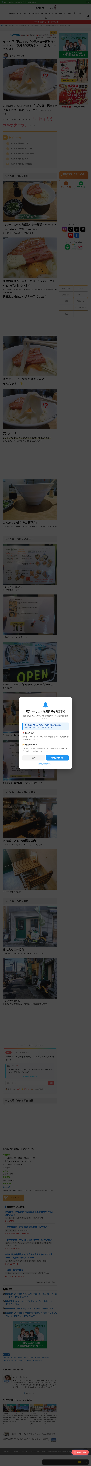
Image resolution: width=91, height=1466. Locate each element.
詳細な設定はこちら (45, 764)
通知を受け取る (57, 758)
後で (33, 758)
